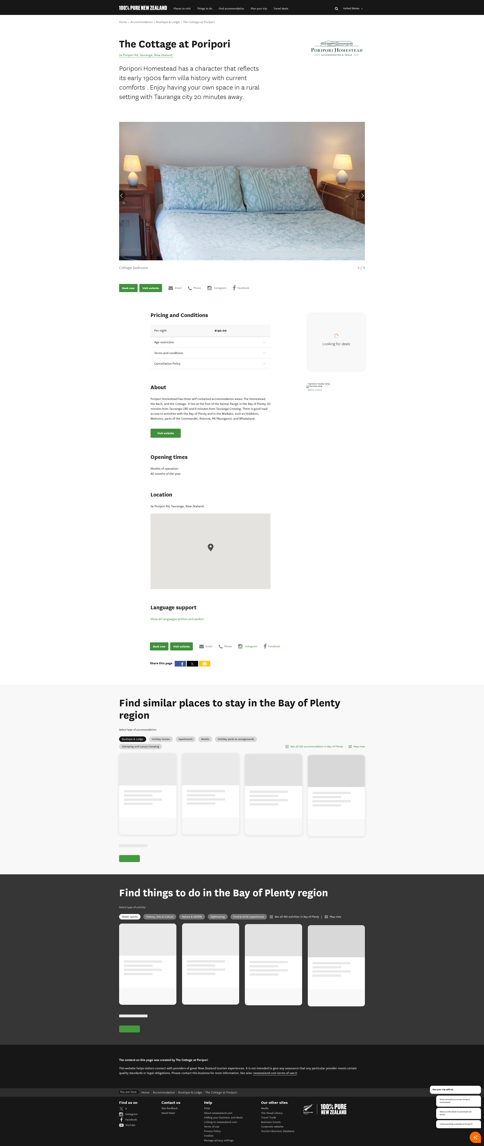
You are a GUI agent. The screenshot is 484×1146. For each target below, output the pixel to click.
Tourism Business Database (277, 1131)
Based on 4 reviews (315, 390)
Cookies (209, 1135)
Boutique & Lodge (132, 739)
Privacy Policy (212, 1131)
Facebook (131, 1119)
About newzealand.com (218, 1113)
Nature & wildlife (192, 916)
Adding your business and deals (223, 1117)
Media (264, 1108)
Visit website (150, 288)
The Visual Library (272, 1113)
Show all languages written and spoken (177, 619)
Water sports (130, 916)
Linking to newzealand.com (220, 1122)
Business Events (271, 1122)
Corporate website (272, 1126)
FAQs (207, 1108)
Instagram (131, 1114)
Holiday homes (161, 739)
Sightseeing (218, 916)
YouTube (130, 1125)
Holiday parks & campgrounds (236, 739)
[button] (182, 8)
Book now (128, 288)
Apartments (185, 739)
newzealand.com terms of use (275, 1073)
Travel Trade (268, 1117)
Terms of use (211, 1126)
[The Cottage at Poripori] (336, 48)
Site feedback (169, 1108)
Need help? (168, 1113)
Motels (205, 739)
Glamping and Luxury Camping (140, 746)
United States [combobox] (351, 8)
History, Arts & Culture (159, 916)
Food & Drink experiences (248, 916)
